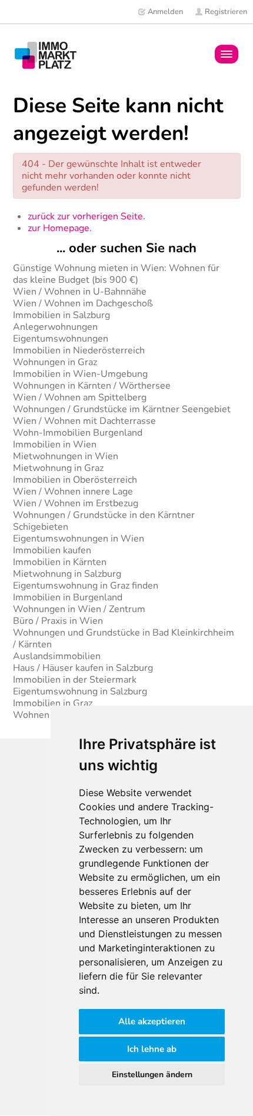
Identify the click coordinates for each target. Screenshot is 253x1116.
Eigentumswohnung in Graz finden (85, 585)
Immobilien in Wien (54, 444)
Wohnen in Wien (49, 715)
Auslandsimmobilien (57, 656)
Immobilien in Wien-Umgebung (80, 373)
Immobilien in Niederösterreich (79, 350)
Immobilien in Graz (52, 703)
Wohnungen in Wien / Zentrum (79, 609)
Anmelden (164, 11)
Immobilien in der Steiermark (75, 679)
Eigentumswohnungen (60, 338)
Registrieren (225, 11)
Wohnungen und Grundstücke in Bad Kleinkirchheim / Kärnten (123, 638)
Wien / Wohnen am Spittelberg (80, 397)
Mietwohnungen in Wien (65, 456)
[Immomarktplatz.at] (45, 55)
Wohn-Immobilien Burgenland (77, 432)
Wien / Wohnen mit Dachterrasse (84, 421)
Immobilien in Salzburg (61, 315)
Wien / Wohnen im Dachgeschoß (83, 303)
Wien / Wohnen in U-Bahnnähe (80, 291)
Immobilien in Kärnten (59, 562)
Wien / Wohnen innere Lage (73, 491)
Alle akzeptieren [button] (151, 1021)
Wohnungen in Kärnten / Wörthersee (92, 385)
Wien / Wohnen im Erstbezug (75, 503)
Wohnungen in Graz (55, 362)
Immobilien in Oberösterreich (75, 479)
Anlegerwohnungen (55, 326)
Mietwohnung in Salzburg (67, 573)
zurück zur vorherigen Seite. (86, 216)
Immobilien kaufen (52, 550)
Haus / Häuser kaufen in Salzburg (83, 667)
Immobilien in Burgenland (67, 597)
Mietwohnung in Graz (58, 468)
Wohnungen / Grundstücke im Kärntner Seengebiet (122, 409)
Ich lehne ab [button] (152, 1049)
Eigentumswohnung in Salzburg (80, 691)
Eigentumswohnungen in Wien (78, 538)
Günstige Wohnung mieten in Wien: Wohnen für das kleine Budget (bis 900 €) (116, 274)
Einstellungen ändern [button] (152, 1074)
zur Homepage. (60, 228)
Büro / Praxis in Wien (58, 620)
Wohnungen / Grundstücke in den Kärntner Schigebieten (104, 521)
